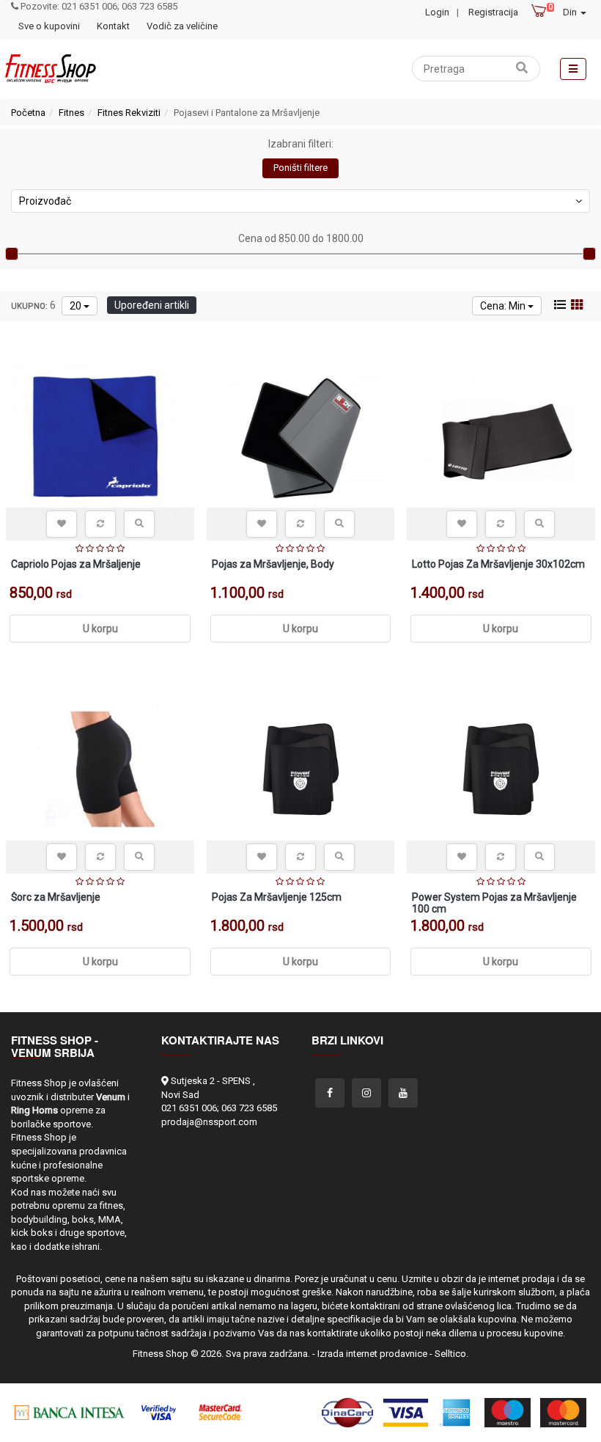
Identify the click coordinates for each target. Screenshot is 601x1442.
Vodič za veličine (182, 26)
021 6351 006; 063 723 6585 (219, 1107)
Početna (28, 112)
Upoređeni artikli (151, 305)
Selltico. (451, 1353)
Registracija (493, 12)
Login (437, 12)
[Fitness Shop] (50, 68)
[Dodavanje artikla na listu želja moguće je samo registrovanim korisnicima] (61, 523)
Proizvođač (45, 201)
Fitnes (71, 112)
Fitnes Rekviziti (129, 112)
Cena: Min (504, 306)
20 (77, 306)
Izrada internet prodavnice (372, 1353)
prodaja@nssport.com (209, 1121)
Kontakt (113, 26)
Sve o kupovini (49, 26)
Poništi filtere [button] (300, 167)
